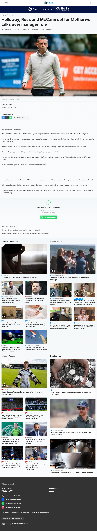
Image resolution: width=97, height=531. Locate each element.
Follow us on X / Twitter (13, 496)
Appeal (51, 491)
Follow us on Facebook (13, 499)
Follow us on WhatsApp (13, 503)
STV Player (6, 488)
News (4, 15)
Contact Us (35, 512)
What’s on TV (7, 491)
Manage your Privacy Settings (13, 518)
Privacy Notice (25, 512)
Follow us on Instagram (13, 507)
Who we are (5, 512)
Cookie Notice (44, 512)
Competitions (53, 488)
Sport (11, 15)
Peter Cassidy (7, 105)
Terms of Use (15, 512)
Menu (7, 3)
